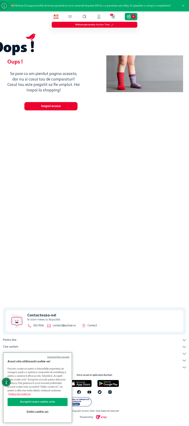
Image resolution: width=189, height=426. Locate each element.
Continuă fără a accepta (58, 357)
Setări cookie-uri (37, 411)
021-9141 (38, 325)
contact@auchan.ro (64, 325)
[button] (84, 16)
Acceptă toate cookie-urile (37, 402)
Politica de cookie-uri (19, 394)
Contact (92, 325)
